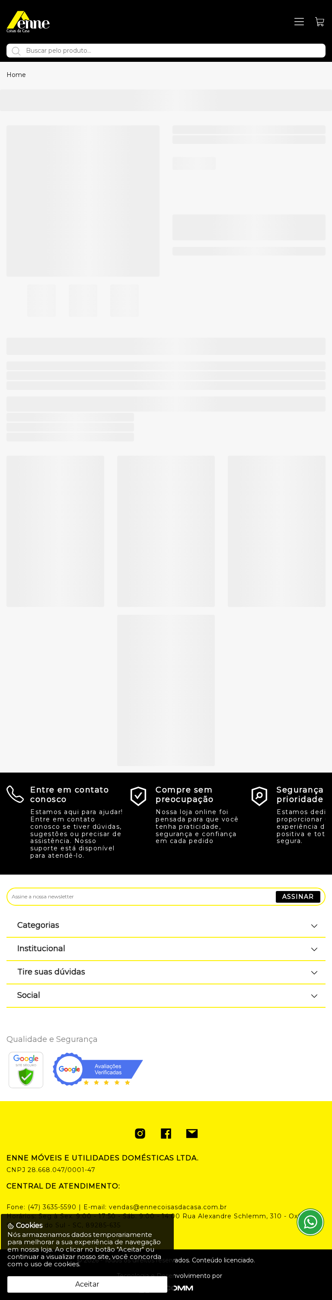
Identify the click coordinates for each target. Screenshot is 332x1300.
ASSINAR (298, 897)
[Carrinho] (320, 21)
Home (16, 75)
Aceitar (87, 1284)
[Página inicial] (28, 21)
